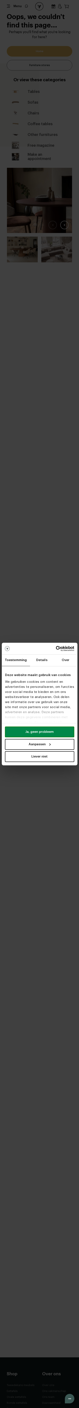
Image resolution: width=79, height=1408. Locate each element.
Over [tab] (65, 660)
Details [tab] (41, 660)
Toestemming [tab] (16, 660)
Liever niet (39, 756)
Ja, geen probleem (39, 731)
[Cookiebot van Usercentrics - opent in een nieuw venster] (56, 648)
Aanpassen (37, 744)
